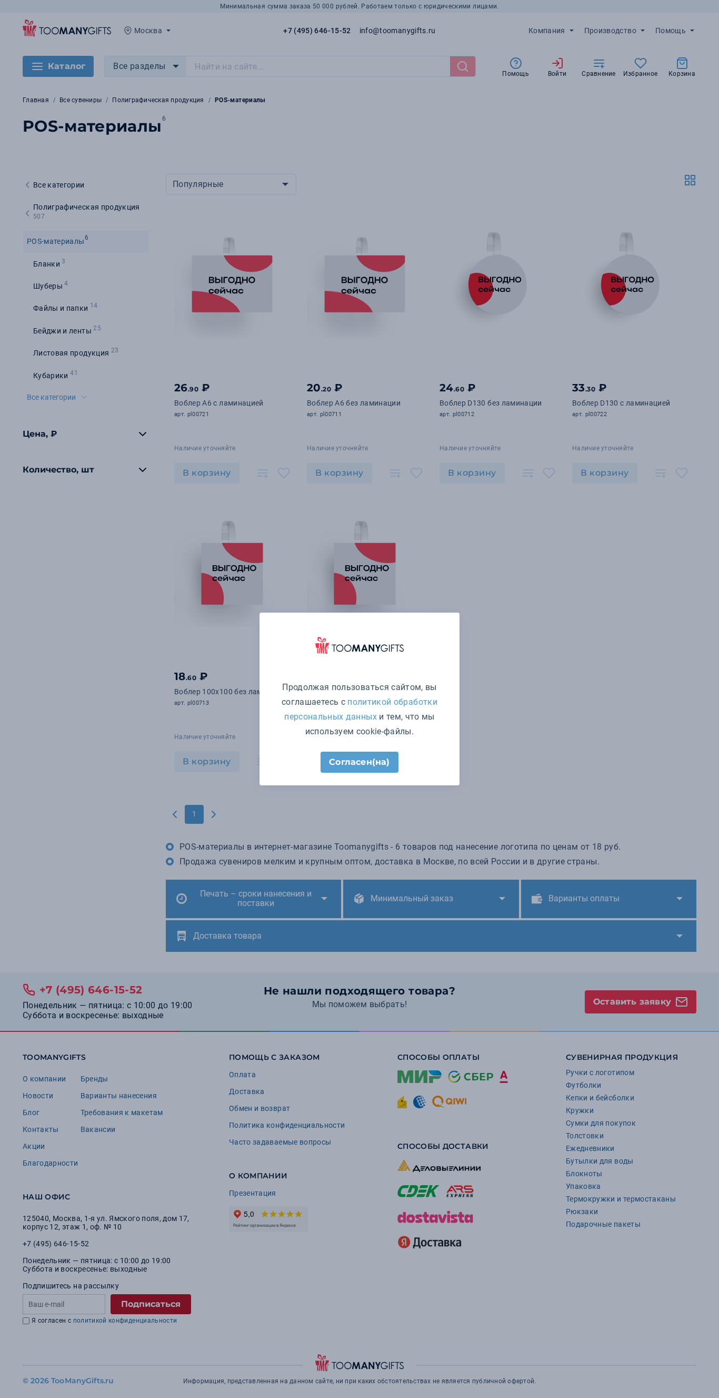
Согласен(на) (359, 762)
